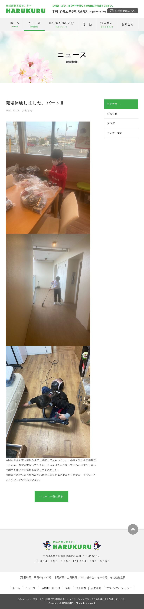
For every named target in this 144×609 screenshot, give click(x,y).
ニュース (34, 25)
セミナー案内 (114, 133)
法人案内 (106, 25)
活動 (67, 588)
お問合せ (128, 24)
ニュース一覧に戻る (51, 496)
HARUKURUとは (61, 25)
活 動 (87, 24)
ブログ (111, 123)
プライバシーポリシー (119, 588)
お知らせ (112, 113)
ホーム (14, 25)
